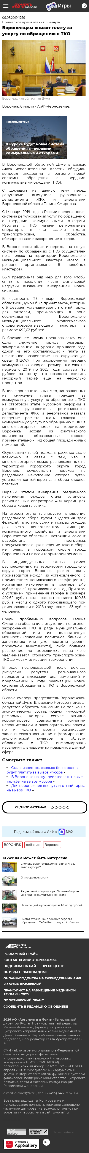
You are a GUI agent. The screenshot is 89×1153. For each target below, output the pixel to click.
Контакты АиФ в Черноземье (30, 960)
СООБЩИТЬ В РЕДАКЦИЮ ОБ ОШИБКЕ (35, 1006)
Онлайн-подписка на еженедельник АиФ (42, 978)
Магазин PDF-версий (22, 984)
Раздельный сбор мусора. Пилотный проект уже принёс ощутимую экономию (51, 893)
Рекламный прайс (20, 954)
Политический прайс (23, 1000)
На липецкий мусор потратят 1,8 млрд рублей (52, 905)
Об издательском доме (25, 972)
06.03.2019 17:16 (13, 18)
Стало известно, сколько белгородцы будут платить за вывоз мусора (42, 770)
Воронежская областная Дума (26, 98)
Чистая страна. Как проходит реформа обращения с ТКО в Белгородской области (50, 920)
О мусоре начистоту (34, 877)
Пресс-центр (52, 966)
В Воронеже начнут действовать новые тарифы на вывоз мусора (44, 779)
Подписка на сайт (20, 966)
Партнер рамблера (63, 1132)
